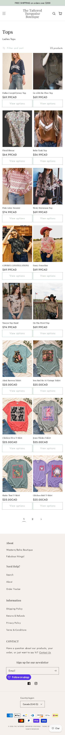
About (9, 581)
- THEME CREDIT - (47, 726)
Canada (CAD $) (30, 704)
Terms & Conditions (16, 629)
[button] (3, 13)
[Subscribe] (55, 670)
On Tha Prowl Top (41, 323)
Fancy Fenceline (40, 265)
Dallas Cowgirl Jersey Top (14, 93)
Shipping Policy (14, 608)
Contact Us (45, 652)
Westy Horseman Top (43, 208)
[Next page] (41, 519)
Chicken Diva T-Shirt (12, 438)
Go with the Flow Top (43, 93)
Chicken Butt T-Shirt (42, 495)
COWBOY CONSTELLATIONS (15, 265)
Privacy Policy (13, 622)
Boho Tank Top (40, 150)
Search (9, 574)
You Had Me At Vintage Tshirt (47, 380)
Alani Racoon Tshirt (11, 380)
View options (17, 103)
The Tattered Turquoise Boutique (27, 726)
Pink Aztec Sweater (11, 208)
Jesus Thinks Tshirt (42, 438)
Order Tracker (13, 589)
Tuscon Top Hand (10, 323)
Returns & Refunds (15, 615)
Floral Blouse (8, 150)
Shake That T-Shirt (11, 495)
